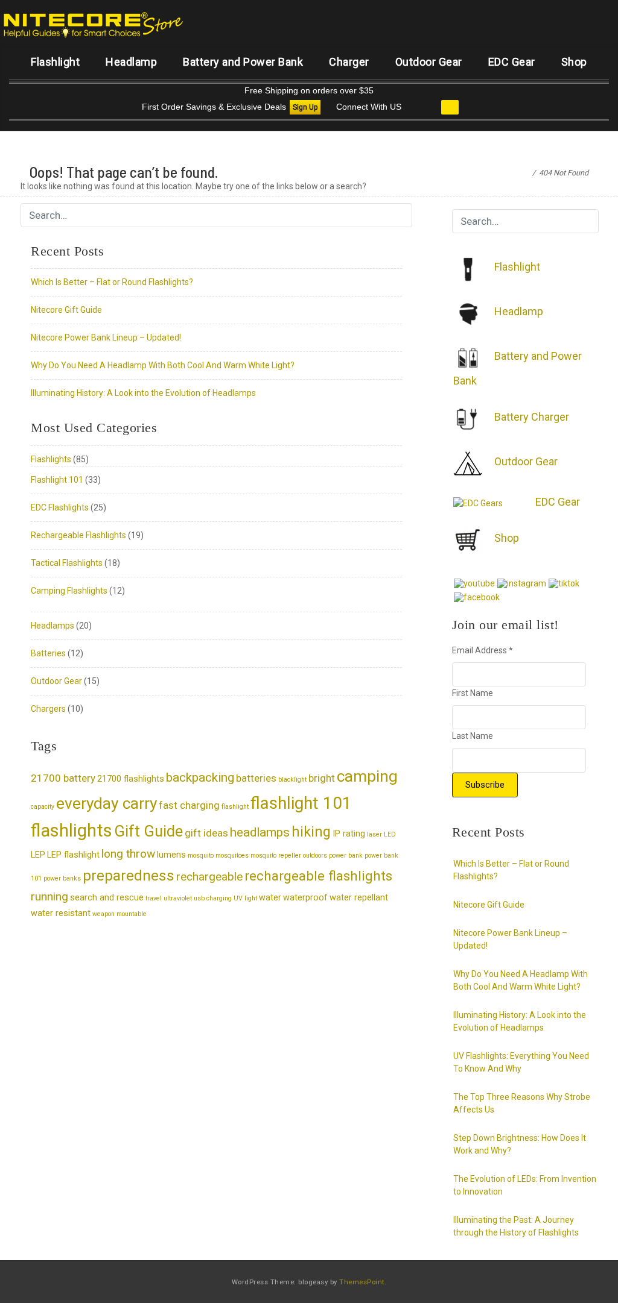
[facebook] (477, 596)
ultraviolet (178, 898)
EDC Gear (511, 61)
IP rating (349, 834)
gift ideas (206, 833)
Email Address (482, 650)
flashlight (235, 807)
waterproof (305, 898)
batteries (256, 778)
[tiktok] (564, 583)
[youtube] (474, 583)
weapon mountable (119, 914)
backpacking (200, 777)
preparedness (128, 875)
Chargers (48, 709)
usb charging (213, 898)
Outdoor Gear (428, 61)
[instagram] (521, 583)
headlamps (260, 832)
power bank (346, 855)
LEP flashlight (73, 855)
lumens (171, 855)
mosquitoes (232, 855)
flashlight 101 (301, 803)
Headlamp (131, 61)
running (49, 896)
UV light (245, 898)
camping (367, 776)
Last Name (472, 736)
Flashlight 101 (57, 480)
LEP (38, 855)
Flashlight (55, 61)
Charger (349, 61)
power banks (62, 878)
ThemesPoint (361, 1282)
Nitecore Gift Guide (66, 310)
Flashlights (51, 459)
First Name (472, 693)
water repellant (359, 898)
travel (153, 898)
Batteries (48, 653)
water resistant (61, 913)
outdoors (315, 855)
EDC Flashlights (60, 507)
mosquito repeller (275, 855)
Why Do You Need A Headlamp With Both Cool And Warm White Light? (163, 365)
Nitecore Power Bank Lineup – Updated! (106, 337)
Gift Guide (148, 831)
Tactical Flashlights (67, 563)
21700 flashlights (130, 779)
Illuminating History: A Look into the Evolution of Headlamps (143, 393)
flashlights (71, 830)
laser (374, 834)
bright (321, 778)
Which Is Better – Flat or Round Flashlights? (112, 282)
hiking (311, 831)
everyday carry (106, 803)
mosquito (201, 855)
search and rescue (107, 898)
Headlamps (52, 625)
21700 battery (63, 778)
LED (390, 834)
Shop (574, 61)
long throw (128, 854)
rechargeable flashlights (318, 876)
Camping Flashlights (69, 590)
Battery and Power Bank (243, 61)
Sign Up (305, 107)
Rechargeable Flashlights (78, 535)
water (270, 898)
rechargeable (209, 877)
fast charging (189, 805)
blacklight (292, 779)
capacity (42, 807)
